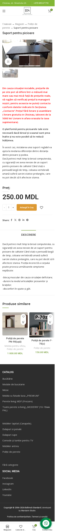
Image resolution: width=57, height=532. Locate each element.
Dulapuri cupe (9, 434)
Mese (5, 390)
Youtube (7, 494)
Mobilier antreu (10, 446)
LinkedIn (6, 489)
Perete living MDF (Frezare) (17, 401)
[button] (5, 53)
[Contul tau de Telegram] (27, 220)
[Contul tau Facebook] (11, 220)
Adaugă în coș (27, 207)
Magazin (19, 23)
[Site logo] (27, 10)
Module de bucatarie (13, 384)
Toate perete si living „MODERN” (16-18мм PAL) (26, 408)
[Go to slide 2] (29, 64)
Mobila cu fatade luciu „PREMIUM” (20, 395)
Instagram (8, 483)
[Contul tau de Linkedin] (23, 220)
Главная (6, 23)
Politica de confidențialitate (19, 517)
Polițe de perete (15, 349)
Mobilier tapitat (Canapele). (17, 423)
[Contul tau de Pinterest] (19, 220)
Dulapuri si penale (12, 429)
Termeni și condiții (40, 517)
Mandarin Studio (28, 511)
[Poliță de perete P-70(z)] (42, 324)
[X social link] (15, 220)
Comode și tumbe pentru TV (17, 440)
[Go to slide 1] (26, 64)
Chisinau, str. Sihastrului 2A (14, 3)
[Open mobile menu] (4, 11)
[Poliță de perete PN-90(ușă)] (15, 323)
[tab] (28, 234)
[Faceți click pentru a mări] (8, 61)
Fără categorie (10, 464)
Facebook (7, 478)
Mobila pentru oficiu (14, 345)
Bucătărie (7, 378)
